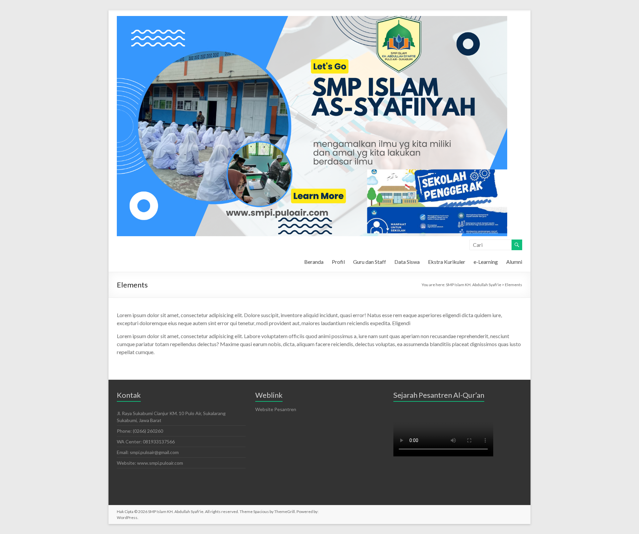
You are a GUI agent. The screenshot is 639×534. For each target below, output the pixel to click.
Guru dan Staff (369, 262)
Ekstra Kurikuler (446, 262)
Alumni (514, 262)
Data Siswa (407, 262)
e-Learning (486, 262)
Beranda (313, 262)
